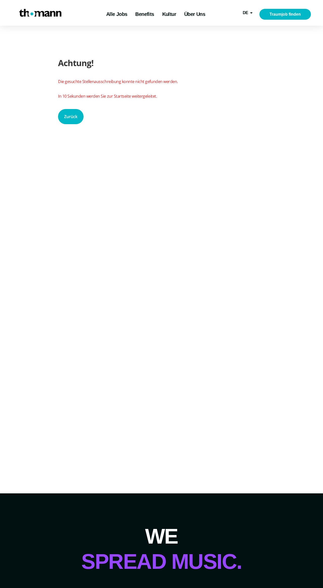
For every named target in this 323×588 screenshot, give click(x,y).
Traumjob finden (285, 14)
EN (245, 30)
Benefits (144, 14)
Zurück (70, 116)
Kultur (169, 14)
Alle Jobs (116, 14)
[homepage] (40, 13)
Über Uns (194, 14)
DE (245, 13)
